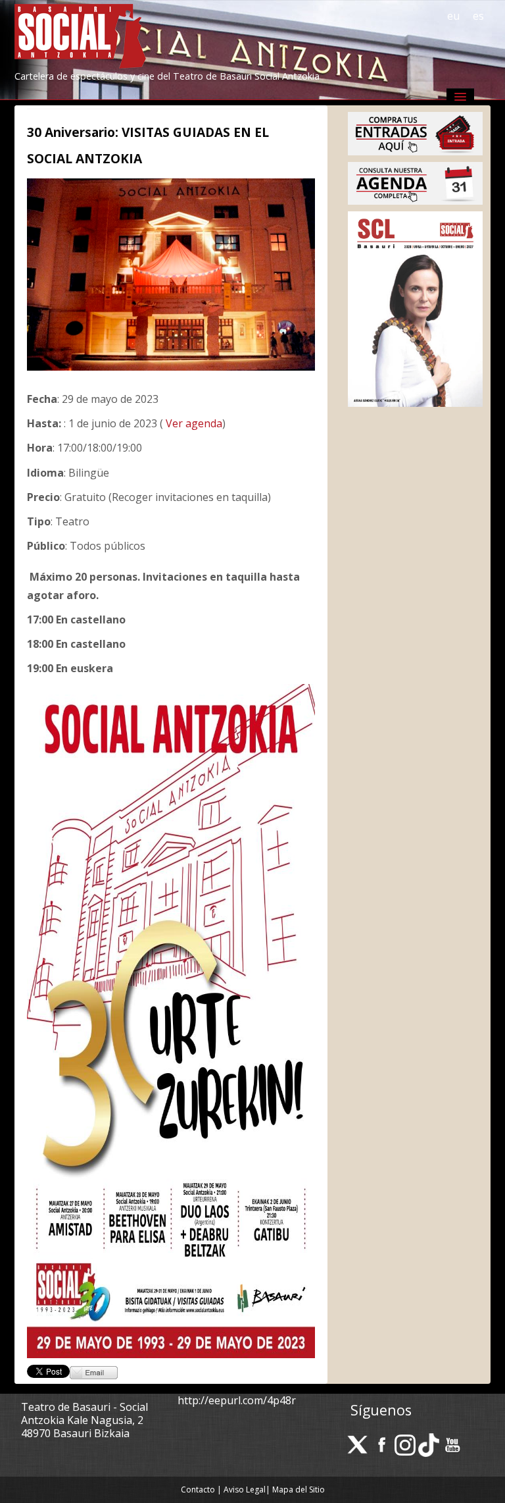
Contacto (198, 1489)
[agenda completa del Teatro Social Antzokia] (415, 182)
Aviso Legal (245, 1489)
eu (453, 16)
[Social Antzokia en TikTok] (428, 1444)
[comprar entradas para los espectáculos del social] (415, 132)
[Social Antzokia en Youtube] (452, 1444)
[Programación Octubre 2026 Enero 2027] (415, 308)
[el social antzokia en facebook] (381, 1444)
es (478, 16)
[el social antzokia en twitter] (357, 1444)
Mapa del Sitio (298, 1489)
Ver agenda (192, 423)
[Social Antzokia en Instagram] (405, 1444)
